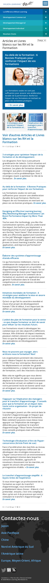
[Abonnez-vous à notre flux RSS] (14, 571)
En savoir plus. (14, 105)
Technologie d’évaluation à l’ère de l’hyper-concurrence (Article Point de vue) (24, 442)
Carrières (4, 578)
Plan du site (15, 578)
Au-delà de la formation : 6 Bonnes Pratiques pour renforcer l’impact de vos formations (24, 187)
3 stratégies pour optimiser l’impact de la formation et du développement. (23, 155)
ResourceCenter (26, 578)
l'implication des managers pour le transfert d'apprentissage (36, 126)
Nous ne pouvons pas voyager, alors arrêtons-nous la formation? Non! (20, 353)
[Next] (17, 146)
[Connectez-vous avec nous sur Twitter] (4, 571)
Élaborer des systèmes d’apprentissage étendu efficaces (22, 256)
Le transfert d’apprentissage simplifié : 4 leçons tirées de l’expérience (22, 476)
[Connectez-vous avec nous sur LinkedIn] (9, 571)
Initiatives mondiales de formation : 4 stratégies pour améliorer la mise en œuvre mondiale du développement (24, 295)
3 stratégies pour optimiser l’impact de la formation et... (16, 125)
